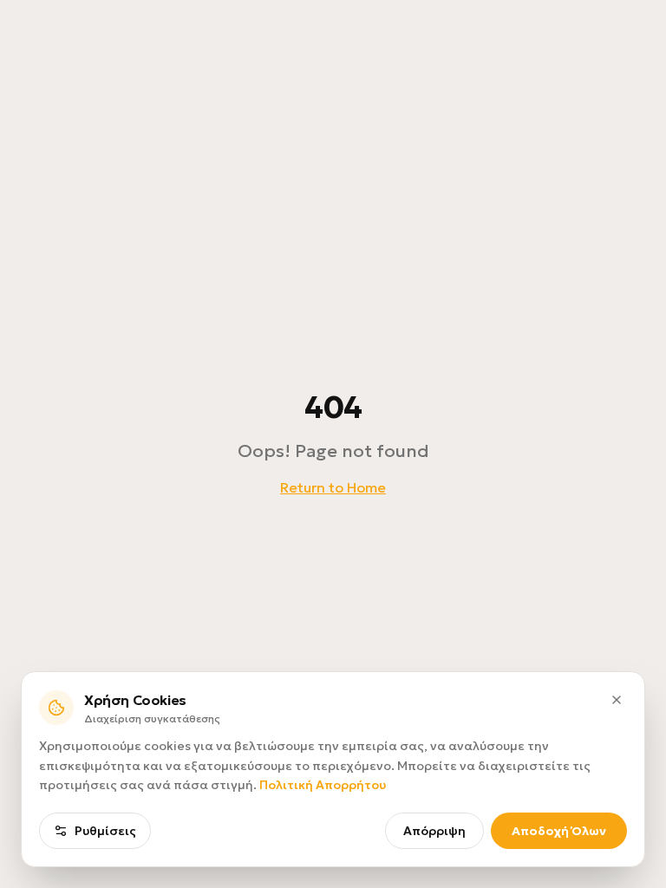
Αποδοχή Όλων (559, 831)
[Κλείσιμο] (616, 699)
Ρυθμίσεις (105, 831)
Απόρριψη (434, 831)
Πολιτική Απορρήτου (322, 785)
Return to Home (333, 487)
